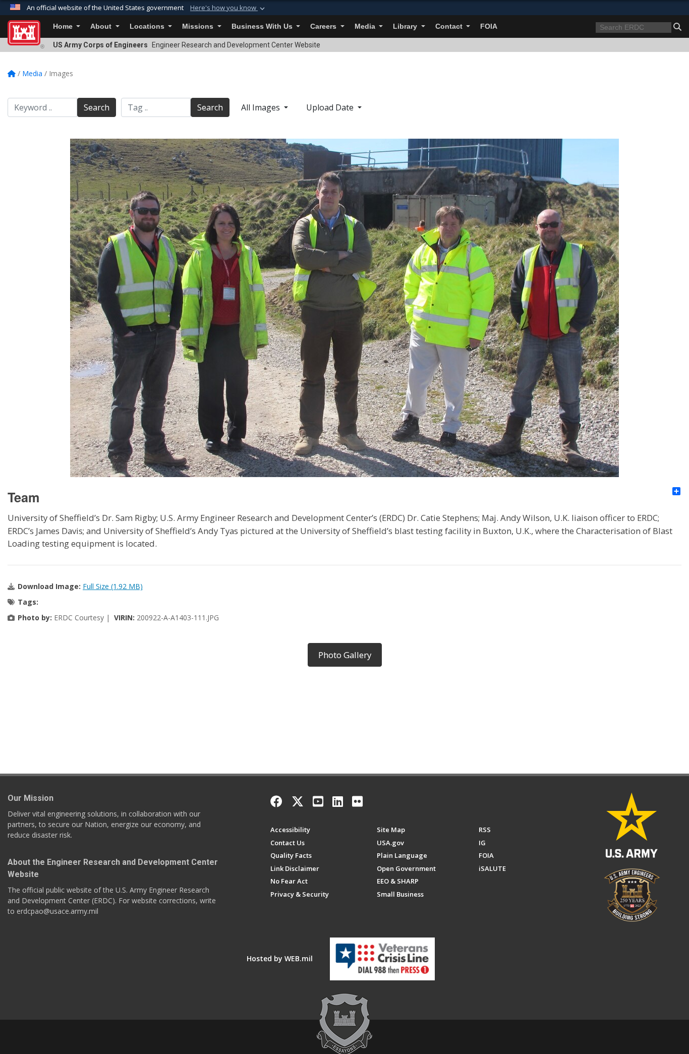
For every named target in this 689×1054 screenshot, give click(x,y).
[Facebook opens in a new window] (276, 801)
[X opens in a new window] (298, 801)
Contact (450, 26)
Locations (148, 26)
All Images (261, 107)
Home (64, 26)
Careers (324, 26)
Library (406, 26)
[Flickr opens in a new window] (357, 801)
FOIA (488, 26)
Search (96, 107)
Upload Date (331, 107)
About (101, 26)
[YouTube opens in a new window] (318, 801)
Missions (198, 26)
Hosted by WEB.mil (280, 958)
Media (366, 26)
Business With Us (263, 26)
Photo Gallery (344, 655)
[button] (228, 8)
